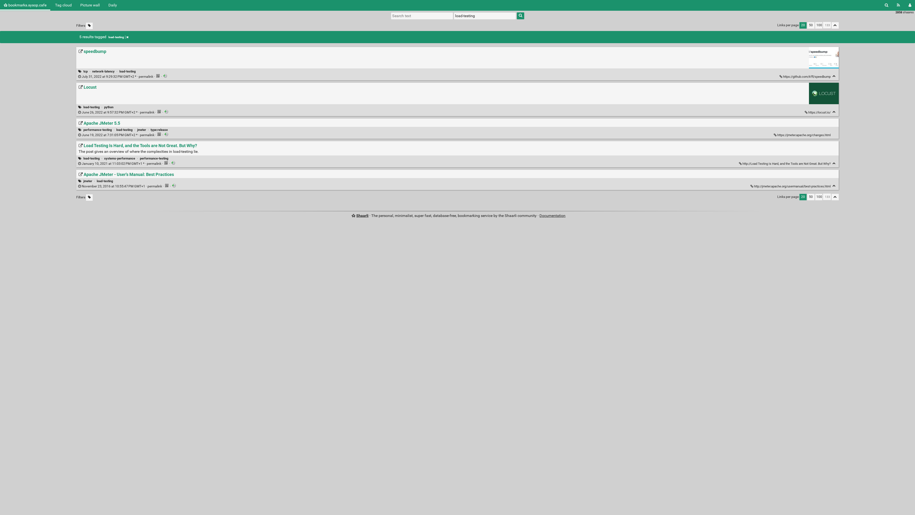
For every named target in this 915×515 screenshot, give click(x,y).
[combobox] (485, 15)
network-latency (103, 71)
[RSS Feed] (898, 5)
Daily (112, 5)
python (108, 107)
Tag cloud (63, 5)
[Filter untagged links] (89, 26)
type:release (159, 130)
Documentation (552, 215)
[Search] (886, 5)
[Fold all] (835, 25)
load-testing (116, 37)
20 (803, 25)
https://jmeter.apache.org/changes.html (804, 135)
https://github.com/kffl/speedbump (806, 76)
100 (819, 25)
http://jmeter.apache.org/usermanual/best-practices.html (792, 186)
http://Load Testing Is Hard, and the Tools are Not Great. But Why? (786, 163)
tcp (85, 71)
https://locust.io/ (819, 112)
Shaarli (362, 215)
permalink (117, 77)
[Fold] (834, 76)
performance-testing (97, 130)
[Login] (910, 5)
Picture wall (90, 5)
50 (811, 25)
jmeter (141, 130)
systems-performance (119, 158)
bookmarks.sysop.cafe (26, 5)
